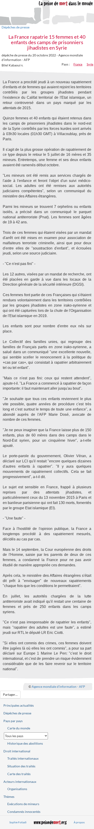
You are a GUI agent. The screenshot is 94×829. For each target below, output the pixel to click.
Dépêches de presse (15, 27)
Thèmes (8, 797)
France (77, 64)
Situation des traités (21, 766)
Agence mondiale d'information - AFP (58, 686)
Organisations (17, 789)
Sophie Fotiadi (17, 822)
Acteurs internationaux (19, 782)
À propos (79, 822)
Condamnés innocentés (23, 812)
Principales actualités (18, 705)
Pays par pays (13, 721)
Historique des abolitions (25, 743)
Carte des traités (19, 774)
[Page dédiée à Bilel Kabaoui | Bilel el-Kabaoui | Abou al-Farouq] (23, 65)
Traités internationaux (23, 758)
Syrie (90, 64)
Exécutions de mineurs (23, 804)
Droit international (16, 751)
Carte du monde (18, 728)
